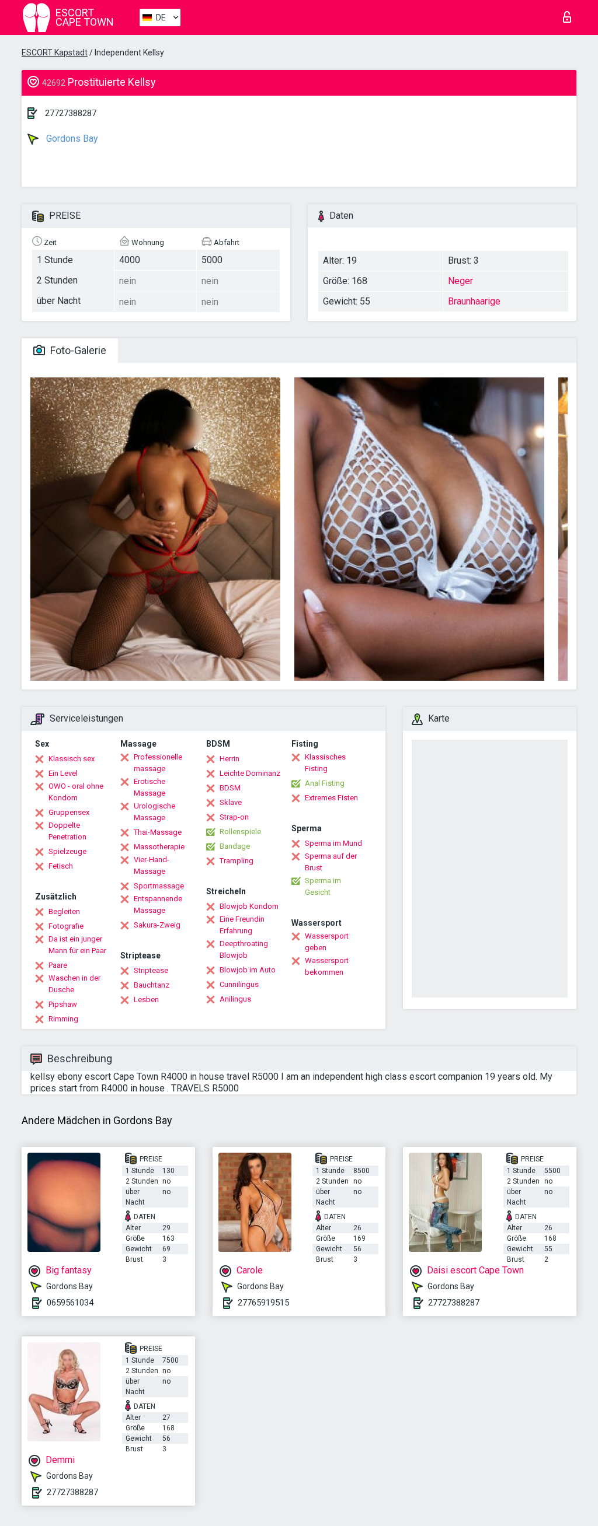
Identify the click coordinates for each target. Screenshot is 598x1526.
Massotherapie (159, 846)
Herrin (229, 758)
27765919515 (263, 1302)
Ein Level (63, 773)
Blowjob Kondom (249, 906)
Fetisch (60, 866)
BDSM (230, 787)
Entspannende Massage (158, 904)
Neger (460, 280)
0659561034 (70, 1302)
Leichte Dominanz (250, 773)
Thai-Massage (158, 832)
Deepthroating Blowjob (244, 949)
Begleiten (64, 911)
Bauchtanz (151, 985)
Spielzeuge (67, 851)
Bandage (235, 846)
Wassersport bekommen (327, 966)
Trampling (236, 860)
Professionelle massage (158, 762)
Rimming (63, 1018)
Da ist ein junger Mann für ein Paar (77, 945)
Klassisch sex (71, 758)
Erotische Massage (149, 787)
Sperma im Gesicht (323, 886)
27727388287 (70, 113)
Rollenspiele (240, 831)
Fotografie (66, 926)
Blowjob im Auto (248, 969)
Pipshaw (62, 1004)
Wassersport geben (327, 942)
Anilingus (235, 999)
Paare (57, 965)
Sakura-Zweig (157, 925)
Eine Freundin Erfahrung (242, 925)
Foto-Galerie (77, 350)
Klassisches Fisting (325, 762)
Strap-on (234, 817)
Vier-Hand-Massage (151, 865)
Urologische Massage (154, 812)
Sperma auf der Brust (331, 862)
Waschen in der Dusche (74, 984)
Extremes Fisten (331, 797)
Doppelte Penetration (67, 831)
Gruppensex (68, 812)
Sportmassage (159, 885)
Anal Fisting (325, 783)
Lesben (146, 999)
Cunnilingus (239, 984)
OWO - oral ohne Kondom (75, 792)
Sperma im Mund (333, 843)
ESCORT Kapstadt (55, 52)
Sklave (231, 802)
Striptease (151, 970)
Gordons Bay (71, 138)
